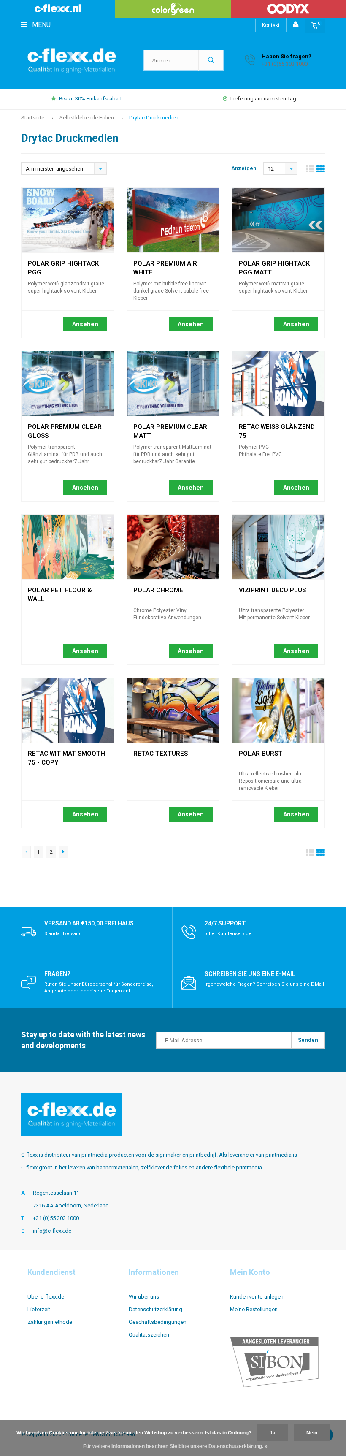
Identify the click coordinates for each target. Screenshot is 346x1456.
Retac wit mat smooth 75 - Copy (66, 755)
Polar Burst (260, 753)
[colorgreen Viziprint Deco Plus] (278, 547)
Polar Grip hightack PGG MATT (274, 265)
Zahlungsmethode (49, 1322)
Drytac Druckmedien (153, 117)
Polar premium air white (165, 265)
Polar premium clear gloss (65, 428)
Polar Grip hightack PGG (63, 265)
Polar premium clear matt (170, 428)
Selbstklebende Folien (86, 117)
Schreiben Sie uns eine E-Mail (250, 974)
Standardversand (63, 933)
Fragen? (57, 974)
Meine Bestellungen (254, 1309)
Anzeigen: (244, 168)
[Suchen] (211, 60)
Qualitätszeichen (149, 1334)
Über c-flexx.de (45, 1296)
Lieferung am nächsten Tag (263, 98)
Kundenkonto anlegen (257, 1296)
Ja (273, 1433)
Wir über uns (144, 1296)
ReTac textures (160, 753)
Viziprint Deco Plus (272, 590)
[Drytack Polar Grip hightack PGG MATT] (278, 220)
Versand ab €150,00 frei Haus (89, 923)
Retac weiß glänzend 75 (277, 428)
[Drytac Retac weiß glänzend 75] (278, 383)
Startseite (32, 117)
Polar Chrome (158, 590)
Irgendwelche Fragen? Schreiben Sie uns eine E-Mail (264, 984)
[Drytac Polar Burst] (278, 710)
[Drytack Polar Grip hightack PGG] (68, 220)
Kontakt (271, 25)
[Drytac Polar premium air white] (173, 220)
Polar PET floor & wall (60, 591)
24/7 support (225, 923)
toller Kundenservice (228, 933)
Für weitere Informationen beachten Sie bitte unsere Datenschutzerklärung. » (175, 1446)
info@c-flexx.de (52, 1231)
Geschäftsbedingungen (158, 1322)
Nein (311, 1433)
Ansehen (85, 324)
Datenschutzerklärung (155, 1309)
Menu (40, 25)
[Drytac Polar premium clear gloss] (68, 383)
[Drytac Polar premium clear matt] (173, 383)
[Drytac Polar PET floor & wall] (68, 547)
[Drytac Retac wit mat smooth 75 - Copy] (68, 710)
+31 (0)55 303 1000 (56, 1218)
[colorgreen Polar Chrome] (173, 547)
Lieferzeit (38, 1309)
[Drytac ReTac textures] (173, 710)
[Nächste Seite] (63, 852)
